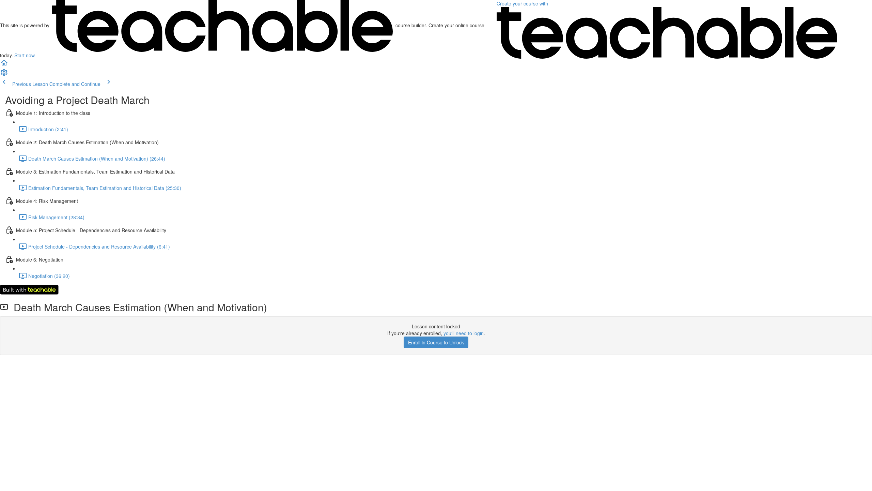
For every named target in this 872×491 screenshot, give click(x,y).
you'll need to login (463, 333)
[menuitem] (4, 74)
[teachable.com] (222, 25)
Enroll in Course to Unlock (436, 342)
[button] (4, 64)
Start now (24, 55)
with (523, 3)
